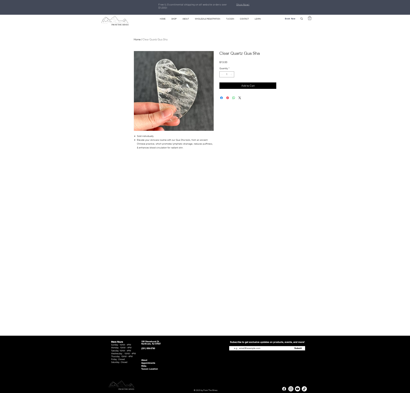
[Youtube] (297, 388)
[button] (309, 18)
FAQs (144, 366)
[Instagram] (290, 388)
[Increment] (232, 74)
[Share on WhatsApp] (234, 98)
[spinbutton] (227, 74)
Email (232, 344)
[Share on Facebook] (221, 98)
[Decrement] (222, 74)
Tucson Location (149, 369)
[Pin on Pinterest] (228, 98)
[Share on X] (240, 98)
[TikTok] (304, 388)
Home (137, 39)
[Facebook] (284, 388)
